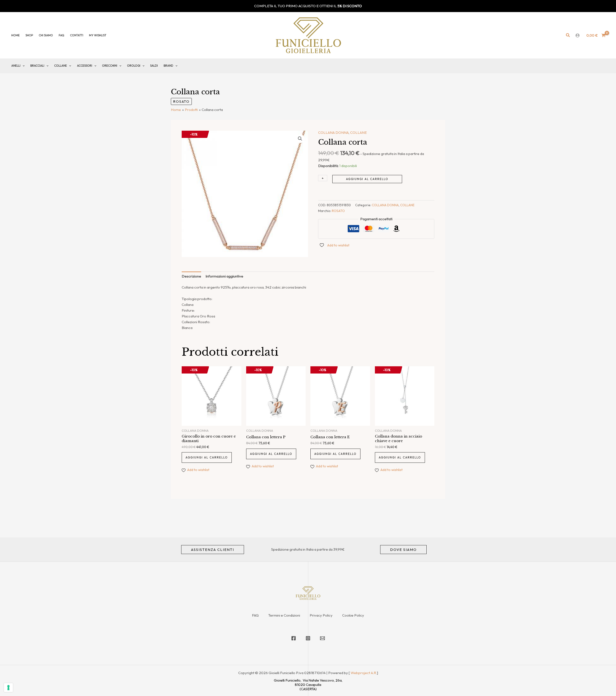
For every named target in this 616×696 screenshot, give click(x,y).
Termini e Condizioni (284, 615)
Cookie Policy (353, 615)
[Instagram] (308, 638)
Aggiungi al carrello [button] (207, 457)
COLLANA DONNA (333, 132)
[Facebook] (293, 638)
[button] (568, 35)
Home (15, 35)
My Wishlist (97, 35)
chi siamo (46, 35)
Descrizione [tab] (191, 276)
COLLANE (60, 65)
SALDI (154, 65)
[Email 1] (322, 638)
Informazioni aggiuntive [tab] (224, 276)
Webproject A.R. (364, 672)
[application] (22, 65)
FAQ (255, 615)
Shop (29, 35)
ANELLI (15, 65)
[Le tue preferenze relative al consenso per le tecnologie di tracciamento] (8, 687)
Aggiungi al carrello (367, 179)
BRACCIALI (37, 65)
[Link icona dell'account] (577, 35)
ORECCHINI (109, 65)
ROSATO (181, 101)
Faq (61, 35)
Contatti (76, 35)
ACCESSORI (84, 65)
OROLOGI (133, 65)
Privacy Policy (321, 615)
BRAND (168, 65)
